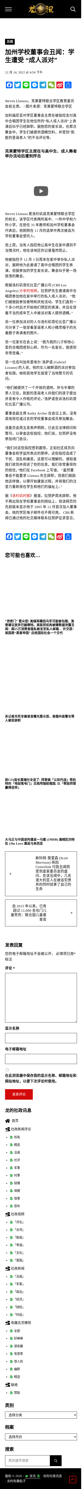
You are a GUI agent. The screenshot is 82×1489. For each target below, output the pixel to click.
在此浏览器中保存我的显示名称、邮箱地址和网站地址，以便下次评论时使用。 (41, 1078)
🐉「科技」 (17, 1314)
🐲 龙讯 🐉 (32, 1476)
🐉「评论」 (17, 1222)
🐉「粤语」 (17, 1245)
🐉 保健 (14, 1190)
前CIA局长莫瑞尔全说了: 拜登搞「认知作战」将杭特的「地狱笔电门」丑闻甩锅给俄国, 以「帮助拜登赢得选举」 (40, 783)
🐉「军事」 (17, 1284)
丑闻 (10, 41)
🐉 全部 (14, 1331)
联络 (14, 1385)
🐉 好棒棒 (16, 1338)
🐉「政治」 (17, 1291)
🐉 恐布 (14, 1206)
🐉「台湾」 (17, 1229)
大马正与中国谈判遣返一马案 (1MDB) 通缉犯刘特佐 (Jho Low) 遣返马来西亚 (40, 841)
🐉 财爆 (14, 1183)
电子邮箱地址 (15, 1049)
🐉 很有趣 (16, 1346)
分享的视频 (28, 291)
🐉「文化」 (17, 1252)
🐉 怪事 (14, 1198)
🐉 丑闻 (14, 1152)
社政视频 (17, 1214)
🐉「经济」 (17, 1299)
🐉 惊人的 (16, 1361)
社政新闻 (17, 1268)
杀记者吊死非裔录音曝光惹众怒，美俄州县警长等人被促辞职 (39, 718)
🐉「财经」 (17, 1307)
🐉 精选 (14, 1144)
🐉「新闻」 (17, 1237)
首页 (14, 1121)
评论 (10, 968)
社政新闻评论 (20, 1129)
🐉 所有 (14, 1137)
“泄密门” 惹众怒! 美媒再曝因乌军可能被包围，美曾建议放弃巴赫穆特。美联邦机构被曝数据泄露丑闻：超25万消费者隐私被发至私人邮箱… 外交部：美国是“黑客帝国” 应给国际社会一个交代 (40, 627)
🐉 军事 (14, 1168)
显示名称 (12, 1028)
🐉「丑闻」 (17, 1276)
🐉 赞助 (14, 1392)
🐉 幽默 (14, 1369)
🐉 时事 (14, 1175)
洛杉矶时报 (21, 496)
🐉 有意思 (16, 1353)
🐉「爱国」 (17, 1260)
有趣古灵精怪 (20, 1323)
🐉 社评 (14, 1160)
